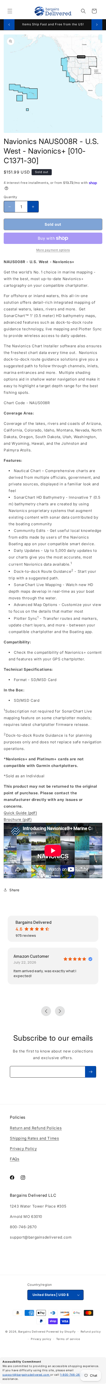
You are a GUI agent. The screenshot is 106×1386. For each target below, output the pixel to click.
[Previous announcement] (9, 24)
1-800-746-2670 (72, 1374)
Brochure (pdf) (18, 819)
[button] (9, 11)
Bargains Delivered (32, 1331)
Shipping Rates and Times (34, 1138)
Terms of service (68, 1339)
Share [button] (14, 890)
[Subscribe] (90, 1072)
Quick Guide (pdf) (20, 813)
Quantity (10, 197)
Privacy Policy (23, 1148)
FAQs (14, 1159)
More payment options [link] (53, 250)
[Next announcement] (96, 24)
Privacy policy (41, 1339)
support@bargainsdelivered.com (26, 1374)
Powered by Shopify (61, 1331)
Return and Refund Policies (36, 1128)
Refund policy (91, 1331)
